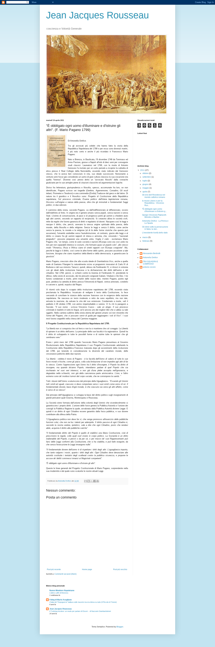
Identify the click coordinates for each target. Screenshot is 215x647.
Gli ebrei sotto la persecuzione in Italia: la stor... (155, 228)
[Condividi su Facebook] (94, 481)
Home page (87, 569)
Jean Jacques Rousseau (97, 15)
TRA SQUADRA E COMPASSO (150, 262)
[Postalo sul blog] (88, 481)
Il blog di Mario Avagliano (60, 600)
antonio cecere (149, 267)
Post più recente (54, 569)
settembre (146, 177)
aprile (145, 192)
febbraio (146, 241)
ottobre (145, 173)
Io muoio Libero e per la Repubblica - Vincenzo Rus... (153, 203)
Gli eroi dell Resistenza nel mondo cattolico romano (153, 196)
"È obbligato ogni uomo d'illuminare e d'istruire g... (154, 210)
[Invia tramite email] (85, 481)
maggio (145, 188)
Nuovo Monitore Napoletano (61, 590)
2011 (142, 170)
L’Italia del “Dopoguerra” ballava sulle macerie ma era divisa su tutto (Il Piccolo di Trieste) (83, 602)
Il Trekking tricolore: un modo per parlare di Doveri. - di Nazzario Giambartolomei (80, 611)
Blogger (119, 627)
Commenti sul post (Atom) (65, 574)
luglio (145, 181)
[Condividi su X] (91, 481)
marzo (145, 237)
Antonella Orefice (150, 257)
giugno (145, 184)
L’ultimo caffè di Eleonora (58, 593)
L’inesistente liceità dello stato (155, 233)
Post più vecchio (120, 569)
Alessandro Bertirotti (151, 253)
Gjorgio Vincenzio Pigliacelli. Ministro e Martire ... (154, 216)
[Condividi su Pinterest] (97, 481)
